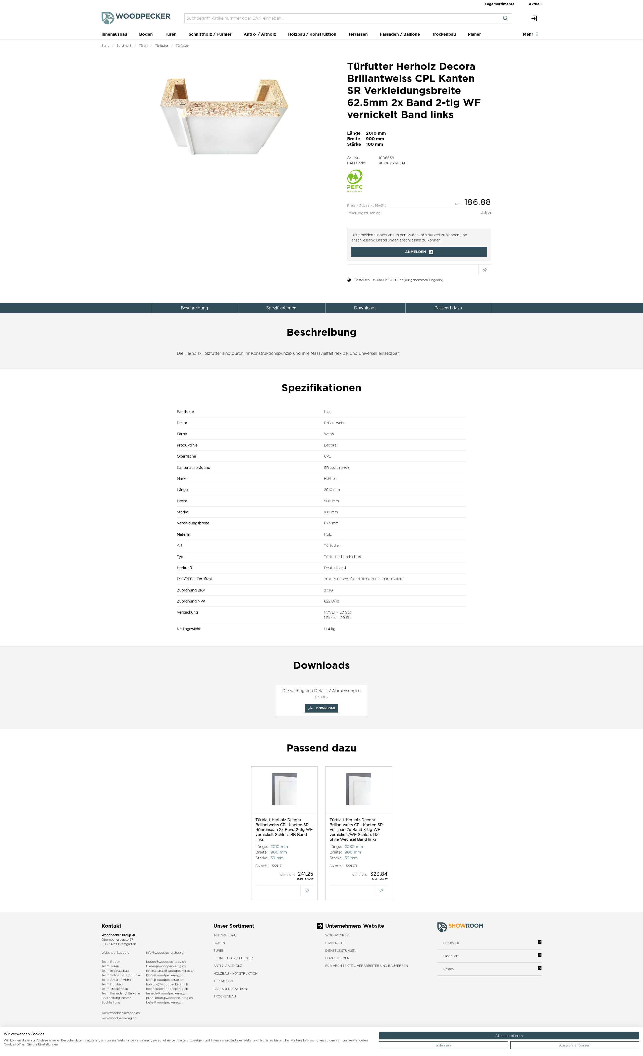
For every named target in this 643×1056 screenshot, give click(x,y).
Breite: (261, 852)
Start (105, 45)
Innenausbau (114, 34)
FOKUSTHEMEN (337, 958)
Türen (171, 34)
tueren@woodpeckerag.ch (166, 966)
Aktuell (535, 4)
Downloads (365, 308)
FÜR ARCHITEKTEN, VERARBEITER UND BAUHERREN (366, 965)
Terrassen (358, 34)
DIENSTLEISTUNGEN (340, 950)
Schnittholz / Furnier (210, 34)
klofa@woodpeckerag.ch (164, 975)
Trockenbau (444, 34)
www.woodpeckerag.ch (118, 1018)
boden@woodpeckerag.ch (166, 961)
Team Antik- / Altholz (117, 979)
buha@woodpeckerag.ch (164, 1002)
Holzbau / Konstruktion (312, 34)
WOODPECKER (337, 935)
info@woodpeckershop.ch (165, 952)
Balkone (134, 993)
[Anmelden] (534, 18)
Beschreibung (194, 308)
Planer (474, 34)
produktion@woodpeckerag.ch (169, 997)
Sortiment (124, 45)
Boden (146, 34)
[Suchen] (505, 18)
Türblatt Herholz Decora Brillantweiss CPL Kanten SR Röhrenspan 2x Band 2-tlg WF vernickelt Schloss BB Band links (284, 829)
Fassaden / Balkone (400, 34)
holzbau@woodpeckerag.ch (167, 984)
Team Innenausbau (115, 970)
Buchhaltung (110, 1002)
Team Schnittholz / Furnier (121, 975)
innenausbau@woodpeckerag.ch (170, 970)
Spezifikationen (281, 308)
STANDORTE (335, 942)
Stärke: (262, 858)
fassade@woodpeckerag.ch (166, 993)
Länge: (261, 846)
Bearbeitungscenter (116, 997)
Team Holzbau (112, 984)
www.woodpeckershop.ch (120, 1013)
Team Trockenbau (114, 988)
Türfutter (161, 45)
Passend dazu (448, 308)
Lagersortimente (500, 4)
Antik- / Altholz (260, 34)
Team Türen (110, 966)
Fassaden (117, 993)
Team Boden (110, 961)
